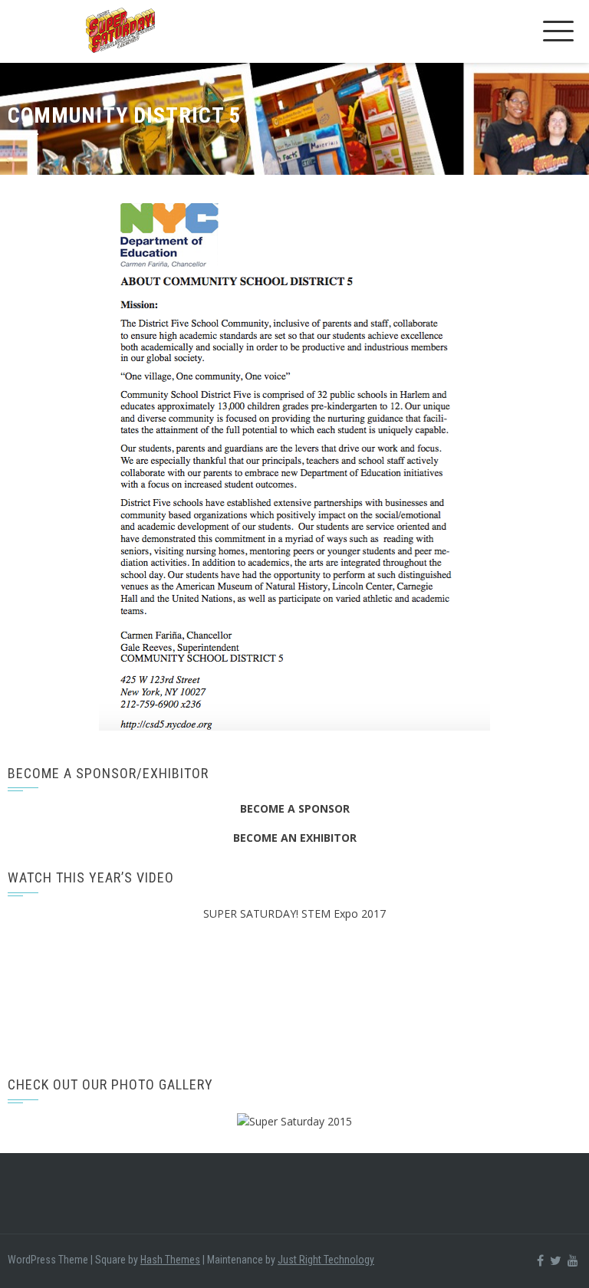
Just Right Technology (326, 1260)
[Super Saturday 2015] (294, 1120)
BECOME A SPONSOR (295, 808)
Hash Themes (170, 1260)
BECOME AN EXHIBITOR (295, 837)
